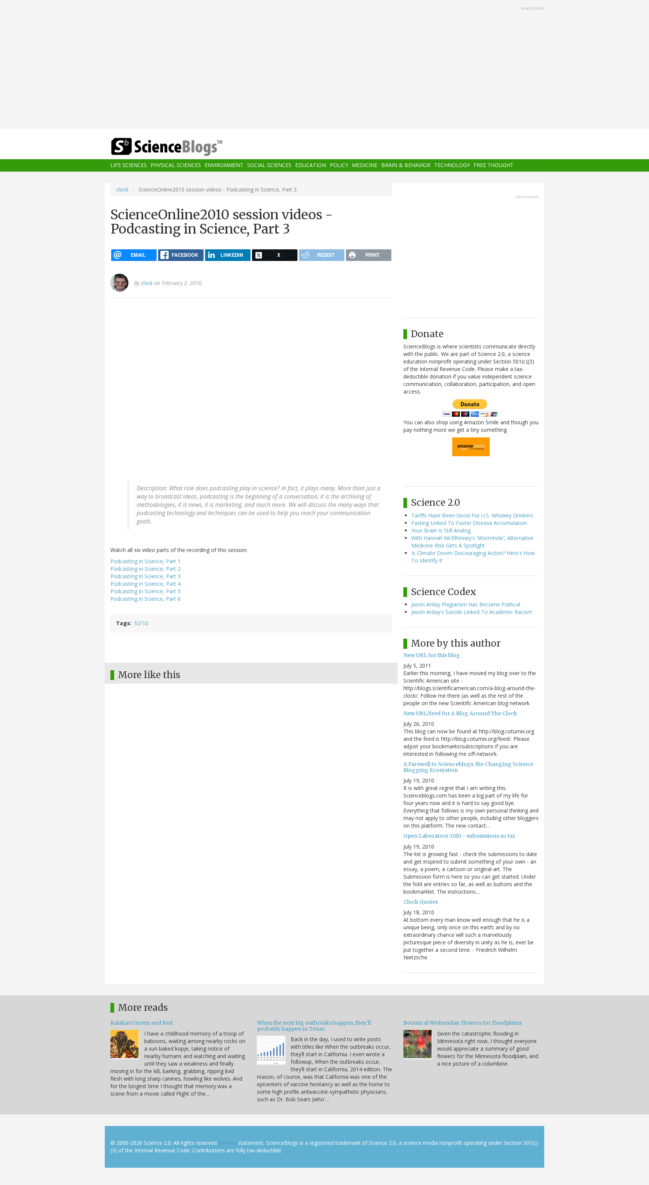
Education (310, 165)
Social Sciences (269, 165)
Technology (452, 165)
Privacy (228, 1142)
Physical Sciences (176, 165)
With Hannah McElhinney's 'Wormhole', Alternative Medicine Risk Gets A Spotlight (472, 541)
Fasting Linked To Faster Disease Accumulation (469, 522)
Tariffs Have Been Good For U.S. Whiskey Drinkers (472, 515)
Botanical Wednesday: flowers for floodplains (462, 1022)
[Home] (181, 147)
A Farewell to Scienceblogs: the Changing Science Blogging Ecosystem (468, 767)
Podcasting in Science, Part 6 (145, 598)
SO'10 (141, 623)
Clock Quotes (420, 902)
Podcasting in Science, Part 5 (145, 591)
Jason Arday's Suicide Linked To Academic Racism (471, 611)
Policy (339, 165)
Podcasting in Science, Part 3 (145, 576)
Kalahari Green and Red (141, 1022)
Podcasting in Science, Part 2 (145, 568)
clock (122, 189)
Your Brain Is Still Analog (441, 530)
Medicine (364, 165)
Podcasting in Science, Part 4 (145, 583)
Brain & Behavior (405, 165)
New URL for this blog (431, 655)
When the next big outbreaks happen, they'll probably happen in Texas (314, 1025)
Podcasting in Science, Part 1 (145, 561)
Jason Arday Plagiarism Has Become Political (465, 604)
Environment (224, 165)
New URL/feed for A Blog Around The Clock (460, 713)
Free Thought (493, 165)
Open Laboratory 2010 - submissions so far (459, 835)
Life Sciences (128, 165)
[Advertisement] (324, 65)
